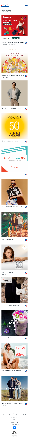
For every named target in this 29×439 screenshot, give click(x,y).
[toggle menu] (26, 5)
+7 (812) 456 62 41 (14, 424)
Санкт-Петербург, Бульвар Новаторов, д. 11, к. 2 (14, 414)
